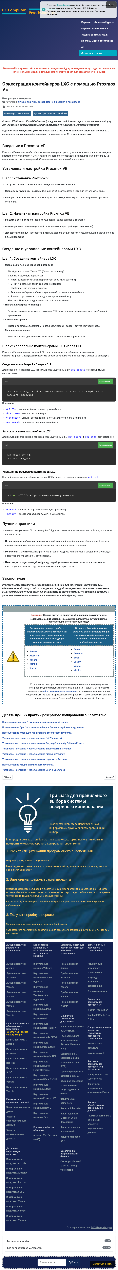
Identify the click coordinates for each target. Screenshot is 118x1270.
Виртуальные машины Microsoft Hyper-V (43, 977)
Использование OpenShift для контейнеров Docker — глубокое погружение (43, 727)
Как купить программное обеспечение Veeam (98, 1088)
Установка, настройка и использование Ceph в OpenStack (33, 770)
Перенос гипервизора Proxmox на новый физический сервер (35, 722)
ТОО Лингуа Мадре (101, 1227)
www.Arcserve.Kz (96, 1053)
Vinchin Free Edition (97, 1010)
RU (110, 4)
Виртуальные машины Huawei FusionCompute (42, 1065)
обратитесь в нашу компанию (59, 691)
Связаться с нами (91, 53)
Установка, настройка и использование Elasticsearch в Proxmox (36, 748)
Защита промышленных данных (15, 1134)
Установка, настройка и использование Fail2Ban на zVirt (32, 738)
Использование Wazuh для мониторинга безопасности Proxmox (37, 732)
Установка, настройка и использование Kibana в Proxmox (33, 754)
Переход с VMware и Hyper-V (97, 22)
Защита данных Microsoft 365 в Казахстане (69, 1117)
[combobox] (52, 1262)
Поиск (74, 1262)
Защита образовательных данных (16, 1120)
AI (82, 46)
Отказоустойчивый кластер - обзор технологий (70, 1165)
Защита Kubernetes (70, 1108)
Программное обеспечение (97, 40)
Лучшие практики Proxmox (17, 113)
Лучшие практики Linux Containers (50, 113)
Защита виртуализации (94, 34)
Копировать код (105, 381)
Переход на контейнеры (95, 28)
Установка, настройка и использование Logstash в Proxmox (34, 759)
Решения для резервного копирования (94, 968)
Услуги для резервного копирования (94, 981)
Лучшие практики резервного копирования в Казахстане (49, 102)
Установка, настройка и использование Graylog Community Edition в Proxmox (43, 743)
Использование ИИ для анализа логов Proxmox (28, 764)
